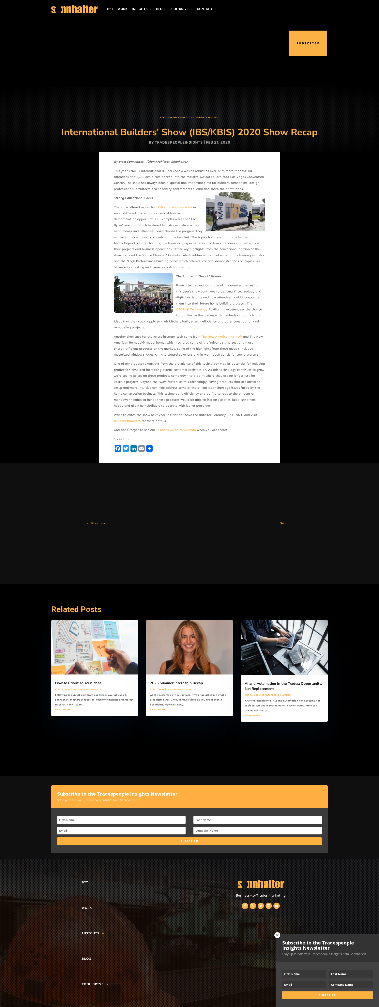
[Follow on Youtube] (276, 906)
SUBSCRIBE (308, 43)
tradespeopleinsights (179, 142)
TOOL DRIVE (179, 9)
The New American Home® (221, 336)
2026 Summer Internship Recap (176, 683)
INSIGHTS (140, 9)
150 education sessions (175, 207)
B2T (110, 9)
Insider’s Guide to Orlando (176, 430)
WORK (123, 9)
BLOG (160, 9)
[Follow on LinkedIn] (261, 906)
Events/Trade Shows (173, 117)
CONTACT (205, 9)
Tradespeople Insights (204, 117)
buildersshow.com (127, 421)
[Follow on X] (253, 906)
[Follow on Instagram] (268, 906)
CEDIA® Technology (191, 309)
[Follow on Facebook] (245, 906)
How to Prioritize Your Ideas (78, 683)
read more (63, 709)
